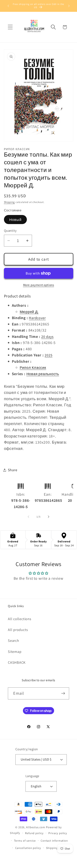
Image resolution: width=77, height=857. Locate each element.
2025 (48, 355)
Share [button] (12, 469)
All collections (19, 618)
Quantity (10, 230)
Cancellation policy (28, 848)
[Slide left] (28, 516)
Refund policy (34, 833)
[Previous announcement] (8, 5)
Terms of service (25, 840)
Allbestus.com (35, 827)
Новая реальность (42, 373)
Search (13, 640)
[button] (10, 27)
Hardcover (37, 317)
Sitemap (14, 651)
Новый (15, 219)
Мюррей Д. (29, 311)
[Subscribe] (63, 693)
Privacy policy (57, 833)
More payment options (38, 285)
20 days (47, 336)
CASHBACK (16, 662)
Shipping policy (56, 848)
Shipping (9, 202)
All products (18, 629)
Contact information (54, 840)
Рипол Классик (33, 367)
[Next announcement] (69, 5)
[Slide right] (48, 516)
